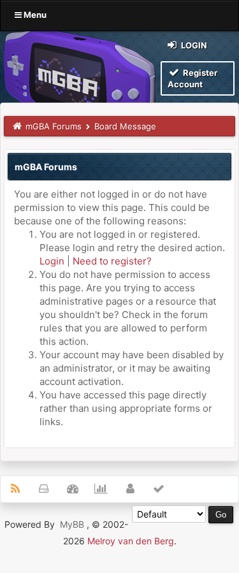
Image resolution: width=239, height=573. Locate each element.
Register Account (192, 78)
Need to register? (112, 261)
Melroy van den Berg (130, 540)
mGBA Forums (53, 126)
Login (193, 45)
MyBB (72, 524)
